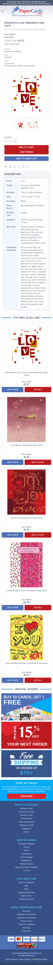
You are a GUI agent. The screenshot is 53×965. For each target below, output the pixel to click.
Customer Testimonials (26, 918)
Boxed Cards (26, 818)
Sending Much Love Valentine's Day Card (26, 590)
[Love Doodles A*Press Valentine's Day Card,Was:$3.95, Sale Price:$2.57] (26, 637)
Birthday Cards (26, 808)
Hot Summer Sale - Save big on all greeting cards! (26, 2)
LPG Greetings (26, 857)
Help (27, 886)
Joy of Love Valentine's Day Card (26, 518)
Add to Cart (38, 462)
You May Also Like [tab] (26, 317)
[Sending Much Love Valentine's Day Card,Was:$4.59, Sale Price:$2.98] (26, 564)
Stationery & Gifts (26, 825)
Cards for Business (26, 822)
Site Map (26, 928)
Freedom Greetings (12, 51)
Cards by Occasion (26, 812)
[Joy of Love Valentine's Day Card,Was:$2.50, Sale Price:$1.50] (26, 492)
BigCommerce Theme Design (18, 959)
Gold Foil (24, 220)
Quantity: (8, 137)
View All (26, 870)
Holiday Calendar (26, 899)
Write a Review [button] (39, 29)
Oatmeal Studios (26, 864)
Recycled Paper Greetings (26, 867)
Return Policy (26, 896)
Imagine (24, 212)
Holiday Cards (27, 815)
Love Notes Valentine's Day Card (26, 445)
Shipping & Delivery (26, 892)
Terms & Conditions (26, 924)
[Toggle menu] (2, 11)
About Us (26, 911)
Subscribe (26, 796)
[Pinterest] (27, 166)
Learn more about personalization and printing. (32, 304)
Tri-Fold (24, 222)
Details (38, 389)
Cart (50, 11)
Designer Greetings (26, 844)
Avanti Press (26, 854)
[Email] (10, 166)
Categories (26, 828)
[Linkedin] (23, 166)
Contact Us (26, 931)
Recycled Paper (36, 220)
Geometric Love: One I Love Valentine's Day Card (26, 373)
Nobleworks (26, 860)
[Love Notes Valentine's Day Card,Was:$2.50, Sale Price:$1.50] (26, 419)
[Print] (14, 166)
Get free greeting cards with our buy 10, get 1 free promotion (26, 4)
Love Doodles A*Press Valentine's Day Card (26, 663)
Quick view (12, 389)
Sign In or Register (26, 882)
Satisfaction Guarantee (26, 914)
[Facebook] (5, 166)
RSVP (26, 850)
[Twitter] (18, 166)
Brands (26, 832)
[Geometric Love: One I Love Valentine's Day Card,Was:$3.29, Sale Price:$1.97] (26, 346)
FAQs (26, 889)
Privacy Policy (27, 921)
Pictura (26, 847)
